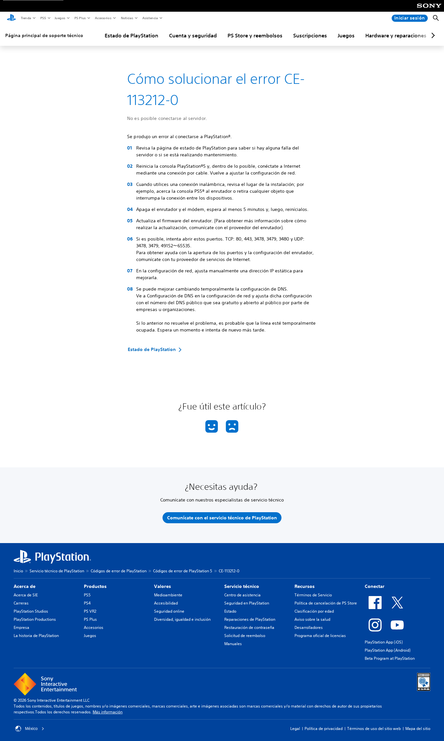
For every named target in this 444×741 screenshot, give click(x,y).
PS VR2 (90, 611)
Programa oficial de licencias (320, 635)
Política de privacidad (324, 728)
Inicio (18, 571)
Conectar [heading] (375, 586)
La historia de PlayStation (36, 635)
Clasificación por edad (314, 611)
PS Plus (79, 18)
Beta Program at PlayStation (390, 658)
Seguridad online (169, 611)
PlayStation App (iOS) (384, 642)
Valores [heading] (162, 586)
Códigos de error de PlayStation (119, 571)
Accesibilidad (166, 603)
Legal (295, 728)
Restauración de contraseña (249, 627)
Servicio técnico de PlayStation (57, 571)
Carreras (21, 603)
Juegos (59, 18)
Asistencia (150, 18)
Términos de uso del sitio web (374, 728)
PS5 (43, 18)
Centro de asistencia (242, 595)
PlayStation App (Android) (388, 650)
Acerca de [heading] (24, 586)
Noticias (127, 18)
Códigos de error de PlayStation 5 (182, 571)
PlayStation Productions (35, 619)
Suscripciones (310, 35)
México (31, 728)
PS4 (87, 603)
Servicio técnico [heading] (241, 586)
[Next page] (432, 35)
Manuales (233, 643)
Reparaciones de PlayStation (249, 619)
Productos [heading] (95, 586)
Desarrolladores (308, 627)
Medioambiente (168, 595)
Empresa (21, 627)
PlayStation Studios (31, 611)
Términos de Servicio (313, 595)
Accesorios (103, 18)
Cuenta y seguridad (193, 35)
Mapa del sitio (417, 728)
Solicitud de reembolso (244, 635)
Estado (230, 611)
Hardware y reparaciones (395, 35)
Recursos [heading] (304, 586)
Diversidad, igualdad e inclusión (182, 619)
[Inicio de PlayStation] (11, 18)
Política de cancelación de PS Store (325, 603)
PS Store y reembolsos (255, 35)
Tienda (25, 18)
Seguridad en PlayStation (246, 603)
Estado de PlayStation (131, 35)
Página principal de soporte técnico (44, 35)
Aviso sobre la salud (312, 619)
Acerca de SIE (26, 595)
